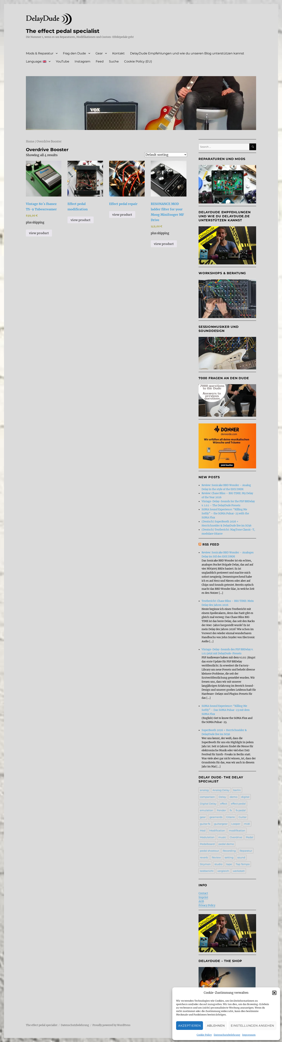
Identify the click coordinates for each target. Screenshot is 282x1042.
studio (218, 864)
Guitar (243, 817)
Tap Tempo (243, 864)
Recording (229, 850)
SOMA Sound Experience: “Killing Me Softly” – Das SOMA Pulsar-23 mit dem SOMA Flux (226, 710)
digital (245, 796)
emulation (206, 810)
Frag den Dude (74, 53)
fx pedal (241, 810)
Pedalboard (207, 843)
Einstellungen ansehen (252, 1025)
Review (216, 857)
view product (39, 233)
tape (229, 864)
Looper (235, 823)
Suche (114, 61)
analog (204, 790)
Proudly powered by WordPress (111, 1025)
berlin (237, 790)
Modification (217, 830)
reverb (204, 857)
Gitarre (230, 817)
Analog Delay (221, 790)
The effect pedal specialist (62, 31)
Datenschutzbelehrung (227, 1034)
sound (241, 857)
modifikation (237, 830)
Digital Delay (208, 803)
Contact (203, 893)
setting (229, 857)
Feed (100, 61)
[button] (274, 993)
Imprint (203, 897)
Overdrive (236, 837)
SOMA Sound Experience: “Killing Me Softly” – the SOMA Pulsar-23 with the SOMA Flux (225, 513)
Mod (202, 830)
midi (247, 823)
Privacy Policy (207, 905)
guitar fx (205, 823)
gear (203, 817)
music (222, 837)
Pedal (249, 837)
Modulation (207, 837)
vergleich (223, 870)
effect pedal (238, 803)
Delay (222, 796)
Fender (221, 810)
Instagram (82, 61)
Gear (99, 53)
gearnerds (215, 817)
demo (233, 796)
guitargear (221, 823)
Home (30, 141)
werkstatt (239, 870)
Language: (34, 61)
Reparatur (246, 850)
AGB (201, 901)
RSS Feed (210, 544)
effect (223, 803)
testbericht (207, 870)
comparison (207, 796)
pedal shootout (209, 850)
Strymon (205, 864)
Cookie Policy (204, 1034)
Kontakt (118, 53)
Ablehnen (216, 1025)
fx (231, 810)
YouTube (62, 61)
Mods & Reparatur (39, 53)
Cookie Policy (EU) (138, 61)
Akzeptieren (189, 1025)
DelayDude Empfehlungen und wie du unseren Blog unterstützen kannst (187, 53)
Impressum (249, 1034)
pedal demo (226, 843)
